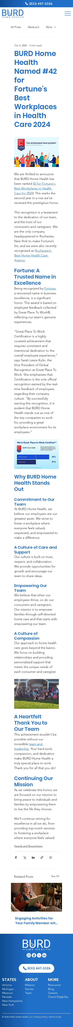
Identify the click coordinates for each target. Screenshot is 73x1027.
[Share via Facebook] (16, 857)
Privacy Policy (40, 1016)
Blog (51, 989)
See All (55, 876)
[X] (39, 955)
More (49, 27)
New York (8, 1004)
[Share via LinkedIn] (33, 857)
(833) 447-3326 (40, 4)
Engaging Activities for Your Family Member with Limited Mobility (36, 920)
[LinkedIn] (44, 955)
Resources (54, 985)
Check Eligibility (58, 996)
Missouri (7, 993)
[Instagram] (29, 955)
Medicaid (33, 27)
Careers (53, 993)
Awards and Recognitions (28, 846)
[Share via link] (42, 857)
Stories (29, 989)
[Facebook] (34, 955)
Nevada (7, 996)
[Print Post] (50, 857)
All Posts (16, 27)
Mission (30, 985)
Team (28, 993)
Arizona (7, 985)
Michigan (8, 989)
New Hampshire (12, 1001)
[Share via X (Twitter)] (24, 857)
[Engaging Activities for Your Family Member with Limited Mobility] (36, 897)
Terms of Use (55, 1016)
